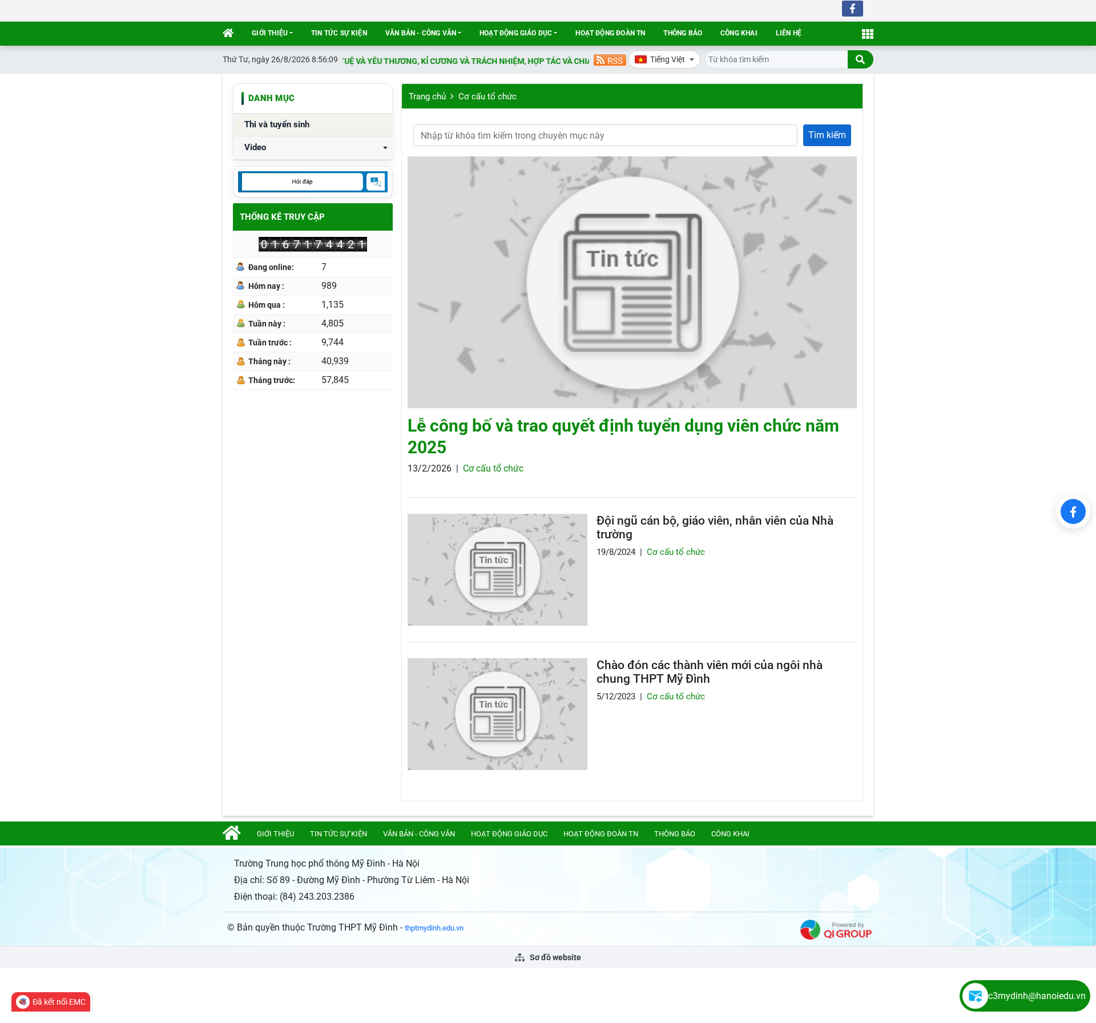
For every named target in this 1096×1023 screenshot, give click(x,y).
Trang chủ (427, 96)
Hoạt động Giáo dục (516, 33)
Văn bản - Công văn (420, 33)
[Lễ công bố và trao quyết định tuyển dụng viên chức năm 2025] (632, 282)
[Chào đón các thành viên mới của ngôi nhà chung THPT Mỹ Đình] (497, 714)
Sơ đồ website (554, 957)
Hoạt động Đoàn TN (610, 33)
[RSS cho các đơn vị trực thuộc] (610, 59)
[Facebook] (1073, 511)
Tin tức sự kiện (339, 33)
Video (255, 147)
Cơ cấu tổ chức (487, 96)
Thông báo (682, 33)
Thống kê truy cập (282, 217)
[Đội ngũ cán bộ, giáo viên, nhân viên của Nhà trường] (497, 570)
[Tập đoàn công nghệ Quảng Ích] (836, 929)
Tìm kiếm (827, 135)
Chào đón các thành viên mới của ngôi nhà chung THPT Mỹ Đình (710, 672)
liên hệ (788, 33)
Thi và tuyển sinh (276, 125)
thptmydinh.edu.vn (434, 928)
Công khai (738, 33)
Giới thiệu (270, 33)
